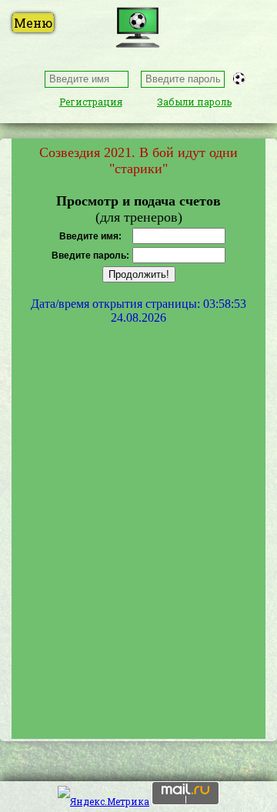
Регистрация (90, 101)
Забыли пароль (194, 101)
